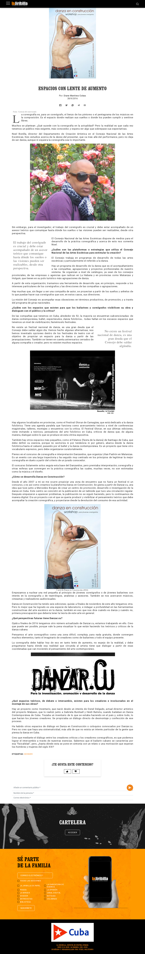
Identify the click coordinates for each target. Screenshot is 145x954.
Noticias (51, 896)
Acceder (72, 832)
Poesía (23, 890)
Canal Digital (54, 893)
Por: (61, 95)
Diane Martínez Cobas (75, 95)
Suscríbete (26, 908)
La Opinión (52, 890)
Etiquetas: (18, 754)
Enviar (130, 788)
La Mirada (25, 893)
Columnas (52, 899)
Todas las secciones (30, 881)
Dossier (28, 754)
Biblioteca (25, 902)
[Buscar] (137, 4)
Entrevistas (26, 899)
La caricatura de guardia (55, 885)
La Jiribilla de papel (30, 886)
